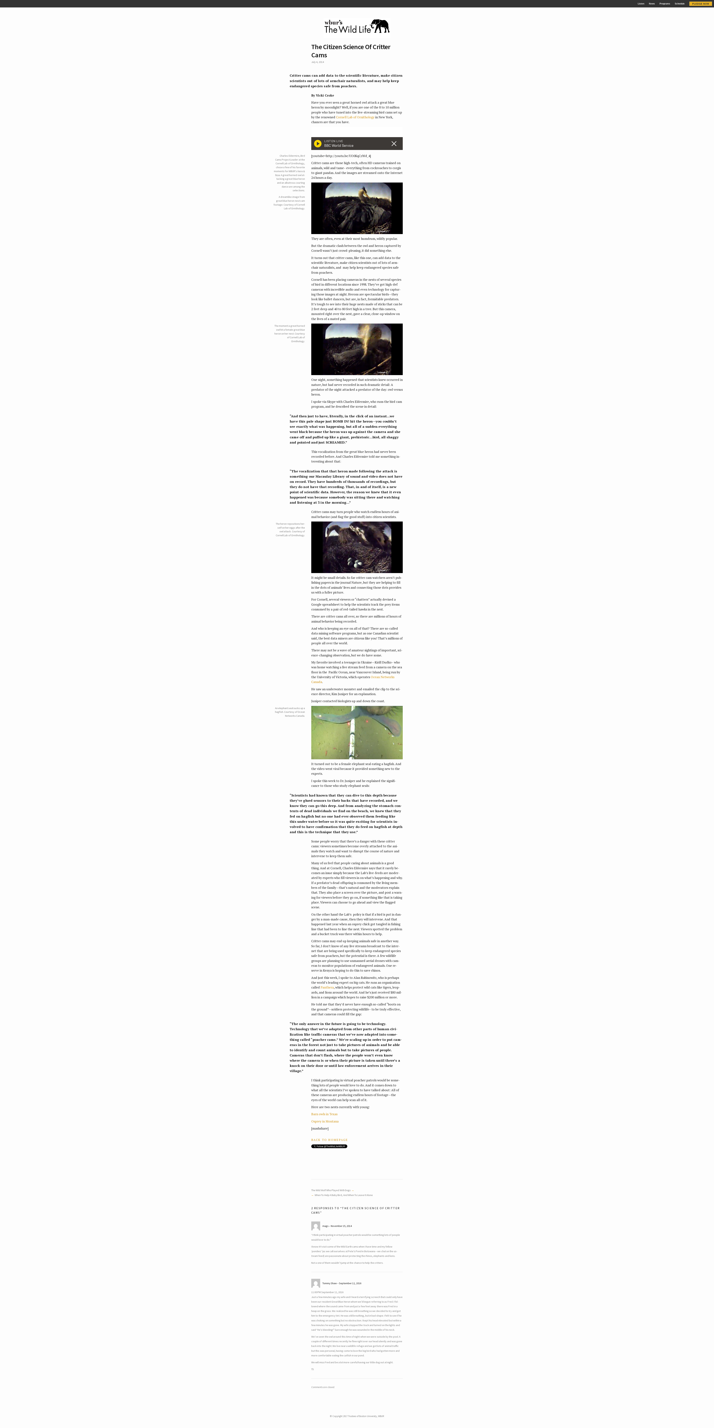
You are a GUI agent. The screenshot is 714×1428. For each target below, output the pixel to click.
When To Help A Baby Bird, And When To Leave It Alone (344, 1195)
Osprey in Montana (325, 1121)
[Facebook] (357, 1411)
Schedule (680, 3)
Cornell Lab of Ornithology (355, 117)
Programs (665, 3)
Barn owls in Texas (324, 1114)
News (652, 3)
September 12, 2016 (350, 1283)
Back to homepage (329, 1140)
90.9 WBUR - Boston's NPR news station (32, 4)
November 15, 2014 (341, 1226)
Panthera (327, 987)
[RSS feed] (361, 1411)
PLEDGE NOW (700, 3)
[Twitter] (353, 1411)
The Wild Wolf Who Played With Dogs (331, 1190)
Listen (641, 3)
